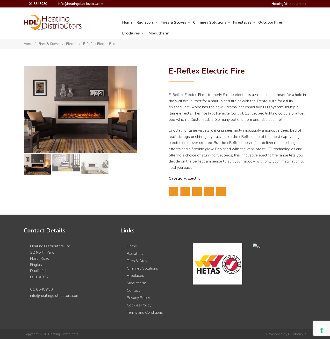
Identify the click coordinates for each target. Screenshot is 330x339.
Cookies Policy (139, 305)
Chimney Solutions (209, 22)
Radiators (145, 22)
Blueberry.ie (297, 334)
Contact (133, 290)
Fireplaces (242, 22)
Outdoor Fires (270, 22)
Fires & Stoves (173, 22)
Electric (71, 43)
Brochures (131, 33)
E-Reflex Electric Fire (99, 43)
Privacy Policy (138, 297)
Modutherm (159, 33)
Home (127, 22)
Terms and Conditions (145, 312)
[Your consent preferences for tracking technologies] (321, 330)
